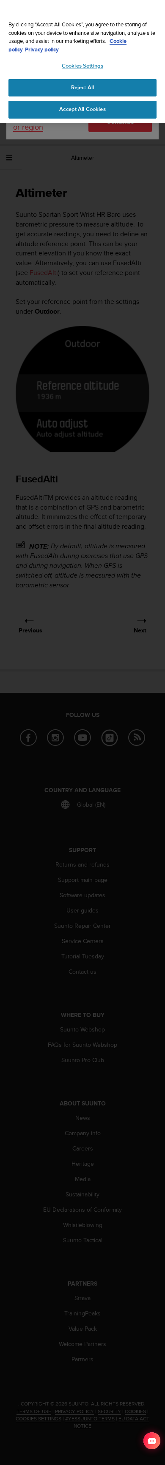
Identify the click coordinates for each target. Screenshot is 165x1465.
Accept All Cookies (82, 109)
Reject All (82, 87)
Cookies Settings (82, 65)
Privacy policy (42, 49)
